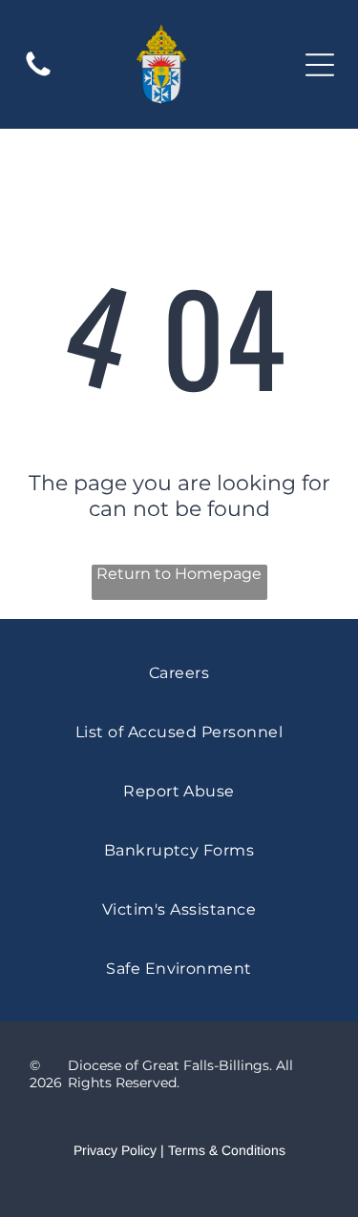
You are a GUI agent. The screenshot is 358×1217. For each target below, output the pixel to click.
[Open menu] (319, 65)
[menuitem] (179, 673)
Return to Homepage (179, 574)
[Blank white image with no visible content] (38, 75)
